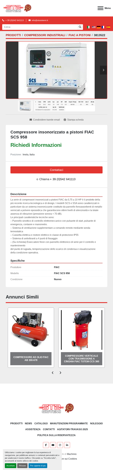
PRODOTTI (16, 423)
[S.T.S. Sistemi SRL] (56, 408)
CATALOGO (41, 423)
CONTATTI (49, 429)
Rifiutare (22, 466)
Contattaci (56, 170)
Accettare (10, 466)
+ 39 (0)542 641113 (14, 20)
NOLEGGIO (96, 423)
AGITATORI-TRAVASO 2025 (72, 429)
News (28, 423)
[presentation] (53, 372)
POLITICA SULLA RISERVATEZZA (56, 435)
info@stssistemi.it (40, 20)
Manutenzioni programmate (69, 423)
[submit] (80, 27)
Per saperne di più (38, 466)
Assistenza (33, 429)
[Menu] (100, 8)
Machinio (72, 454)
